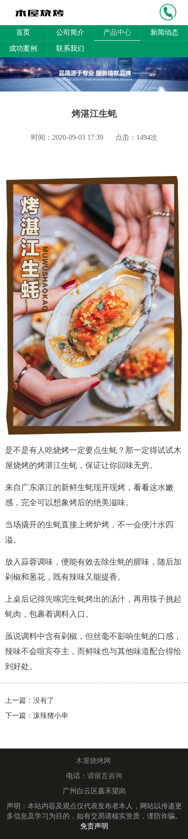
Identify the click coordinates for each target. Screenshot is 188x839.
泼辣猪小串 (50, 715)
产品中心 (117, 32)
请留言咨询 (104, 776)
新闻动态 (164, 32)
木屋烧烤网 (93, 761)
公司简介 (70, 32)
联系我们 (70, 48)
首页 (23, 32)
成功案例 (23, 48)
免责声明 (94, 826)
